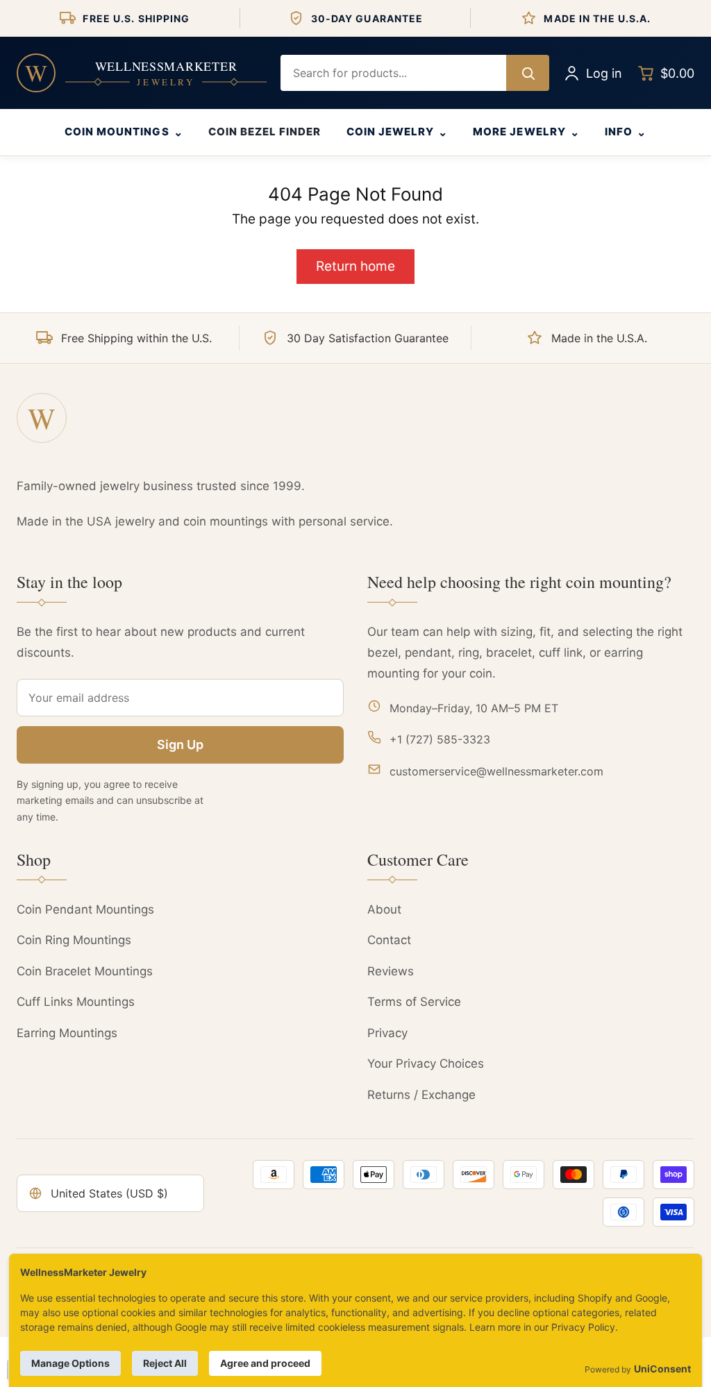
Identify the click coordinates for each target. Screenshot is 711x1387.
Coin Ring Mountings (74, 940)
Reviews (390, 971)
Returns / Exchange (421, 1095)
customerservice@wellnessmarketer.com (496, 771)
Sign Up (180, 744)
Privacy (387, 1033)
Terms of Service (414, 1002)
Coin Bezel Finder (264, 131)
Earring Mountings (67, 1033)
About (384, 909)
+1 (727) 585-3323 (440, 739)
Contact (389, 940)
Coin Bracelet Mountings (85, 971)
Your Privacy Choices (425, 1063)
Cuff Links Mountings (76, 1002)
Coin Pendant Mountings (85, 909)
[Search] (527, 73)
